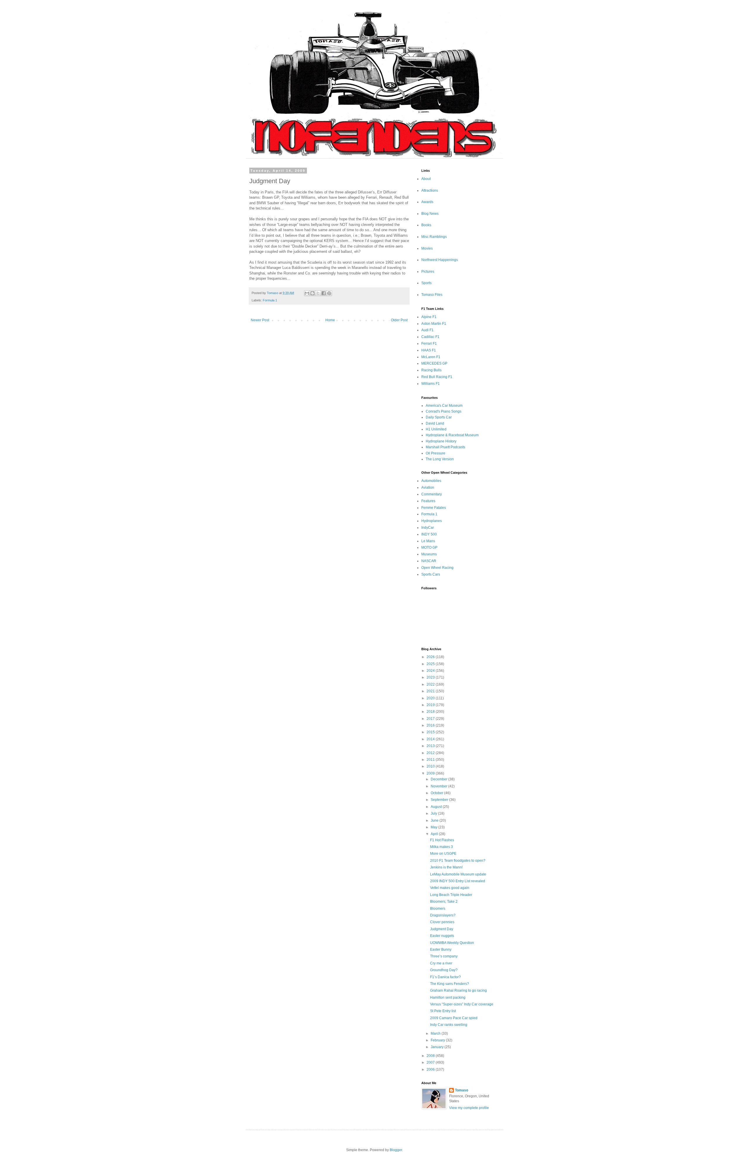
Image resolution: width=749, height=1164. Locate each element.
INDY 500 (429, 534)
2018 (431, 712)
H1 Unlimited (436, 429)
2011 (431, 760)
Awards (427, 202)
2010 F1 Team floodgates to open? (457, 861)
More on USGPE (443, 853)
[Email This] (307, 293)
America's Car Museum (444, 406)
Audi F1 (427, 330)
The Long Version (440, 459)
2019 (431, 705)
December (439, 779)
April (435, 834)
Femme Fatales (433, 508)
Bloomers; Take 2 (444, 901)
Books (426, 225)
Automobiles (431, 481)
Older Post (399, 320)
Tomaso (461, 1090)
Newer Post (260, 320)
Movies (427, 248)
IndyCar (427, 528)
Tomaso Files (431, 295)
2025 (431, 664)
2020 (431, 698)
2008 (431, 1056)
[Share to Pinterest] (329, 293)
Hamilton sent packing (447, 997)
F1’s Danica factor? (445, 977)
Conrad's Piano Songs (443, 411)
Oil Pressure (435, 453)
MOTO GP (429, 547)
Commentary (431, 494)
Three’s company (444, 956)
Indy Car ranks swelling (448, 1025)
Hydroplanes (431, 521)
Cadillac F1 (430, 337)
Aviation (427, 487)
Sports (426, 283)
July (434, 813)
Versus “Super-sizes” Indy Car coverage (461, 1004)
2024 (431, 671)
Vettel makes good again (449, 888)
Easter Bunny (440, 949)
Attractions (429, 190)
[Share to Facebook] (324, 293)
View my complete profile (469, 1108)
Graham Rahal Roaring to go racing (458, 990)
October (437, 793)
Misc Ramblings (434, 237)
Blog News (430, 214)
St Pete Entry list (443, 1011)
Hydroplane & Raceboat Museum (452, 435)
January (437, 1047)
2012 (431, 753)
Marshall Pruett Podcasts (445, 447)
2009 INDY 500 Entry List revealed (457, 881)
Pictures (427, 271)
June (435, 820)
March (436, 1033)
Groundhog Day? (444, 970)
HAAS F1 (428, 350)
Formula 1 (270, 300)
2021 (431, 691)
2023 (431, 677)
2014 (431, 739)
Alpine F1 (429, 317)
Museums (429, 554)
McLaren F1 (430, 357)
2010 (431, 766)
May (434, 827)
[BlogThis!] (312, 293)
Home (330, 320)
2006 (431, 1069)
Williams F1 (430, 384)
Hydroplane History (441, 441)
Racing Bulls (431, 370)
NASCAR (428, 561)
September (440, 800)
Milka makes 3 (441, 847)
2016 (431, 725)
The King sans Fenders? (449, 984)
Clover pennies (442, 922)
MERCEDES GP (434, 363)
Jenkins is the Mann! (446, 867)
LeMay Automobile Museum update (458, 874)
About (426, 179)
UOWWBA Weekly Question (452, 943)
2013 (431, 746)
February (438, 1040)
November (439, 786)
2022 (431, 684)
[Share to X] (318, 293)
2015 (431, 732)
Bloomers (437, 909)
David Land (435, 423)
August (437, 807)
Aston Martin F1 (433, 324)
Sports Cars (430, 574)
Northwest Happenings (439, 260)
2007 (431, 1062)
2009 (431, 773)
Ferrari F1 (429, 343)
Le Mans (428, 541)
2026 (431, 657)
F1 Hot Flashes (442, 840)
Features (428, 501)
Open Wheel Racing (437, 568)
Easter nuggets (442, 936)
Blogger (396, 1150)
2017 (431, 719)
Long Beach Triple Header (451, 895)
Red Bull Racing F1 (436, 377)
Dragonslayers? (443, 915)
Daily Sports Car (439, 417)
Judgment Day (441, 929)
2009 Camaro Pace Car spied (453, 1018)
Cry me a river (441, 963)
